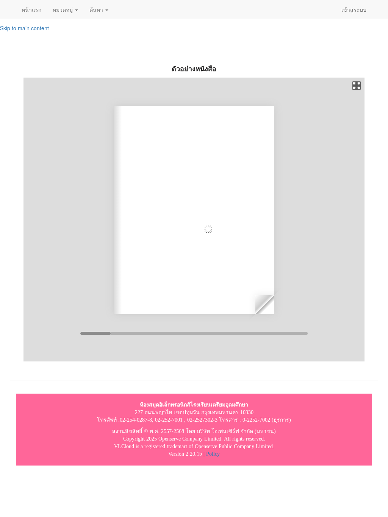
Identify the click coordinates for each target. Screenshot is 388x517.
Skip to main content (24, 28)
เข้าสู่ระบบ (353, 9)
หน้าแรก (31, 9)
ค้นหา (97, 9)
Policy (213, 454)
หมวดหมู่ (63, 9)
